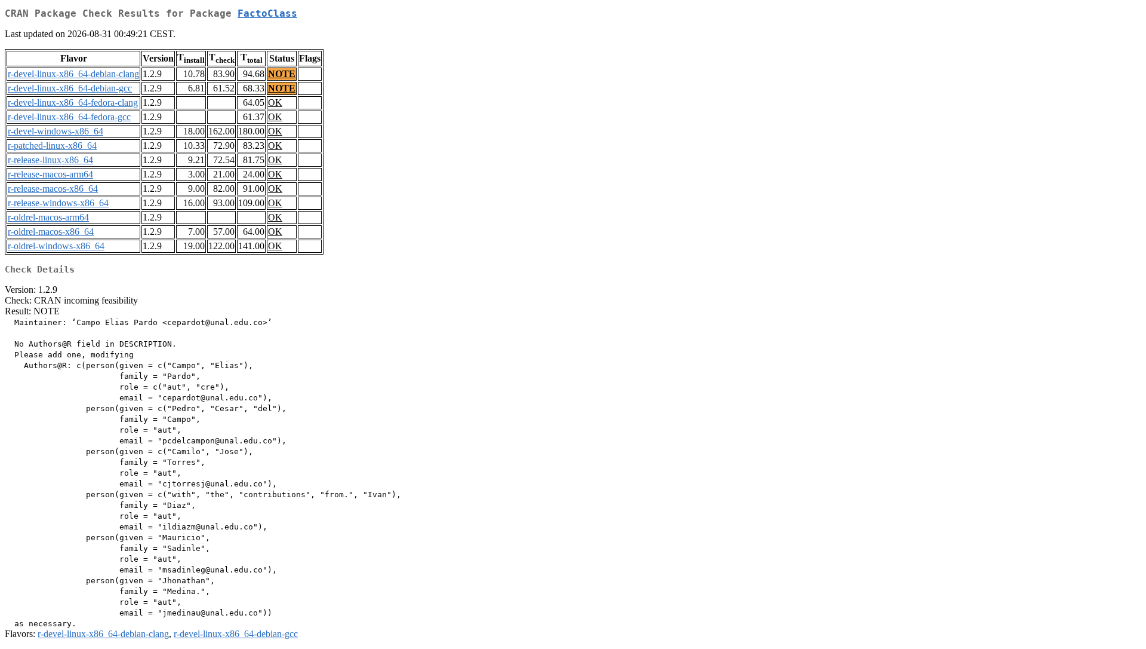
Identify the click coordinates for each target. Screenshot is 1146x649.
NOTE (281, 74)
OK (275, 102)
